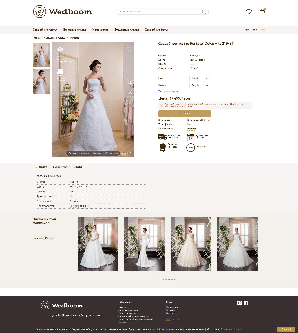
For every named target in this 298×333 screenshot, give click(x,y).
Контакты (171, 313)
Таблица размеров (168, 91)
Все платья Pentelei (43, 238)
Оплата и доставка (127, 310)
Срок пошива (165, 68)
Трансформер (165, 124)
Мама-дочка (100, 29)
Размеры (122, 322)
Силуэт (162, 55)
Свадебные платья (45, 29)
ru (179, 319)
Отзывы (170, 310)
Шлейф (162, 64)
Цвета (161, 59)
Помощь (121, 307)
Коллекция (164, 120)
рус (255, 30)
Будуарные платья (126, 29)
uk (173, 319)
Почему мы (172, 307)
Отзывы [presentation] (78, 166)
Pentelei (191, 128)
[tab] (42, 167)
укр (247, 30)
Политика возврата (128, 313)
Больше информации (232, 329)
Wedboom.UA (73, 315)
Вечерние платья (74, 29)
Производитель (167, 128)
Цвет (161, 78)
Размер (162, 85)
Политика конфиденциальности (135, 319)
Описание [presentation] (41, 166)
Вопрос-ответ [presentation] (61, 166)
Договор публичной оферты (133, 316)
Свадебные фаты (156, 29)
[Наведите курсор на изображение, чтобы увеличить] (93, 99)
